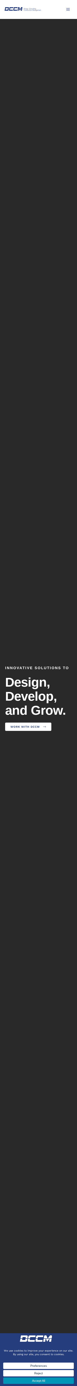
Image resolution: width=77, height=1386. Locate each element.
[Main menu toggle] (68, 9)
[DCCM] (23, 9)
